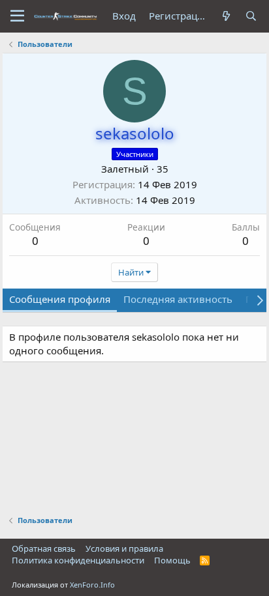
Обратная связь (44, 548)
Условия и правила (124, 548)
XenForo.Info (92, 584)
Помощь (172, 560)
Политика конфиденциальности (78, 560)
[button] (17, 16)
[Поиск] (251, 16)
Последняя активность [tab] (177, 298)
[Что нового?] (226, 16)
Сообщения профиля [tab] (59, 298)
